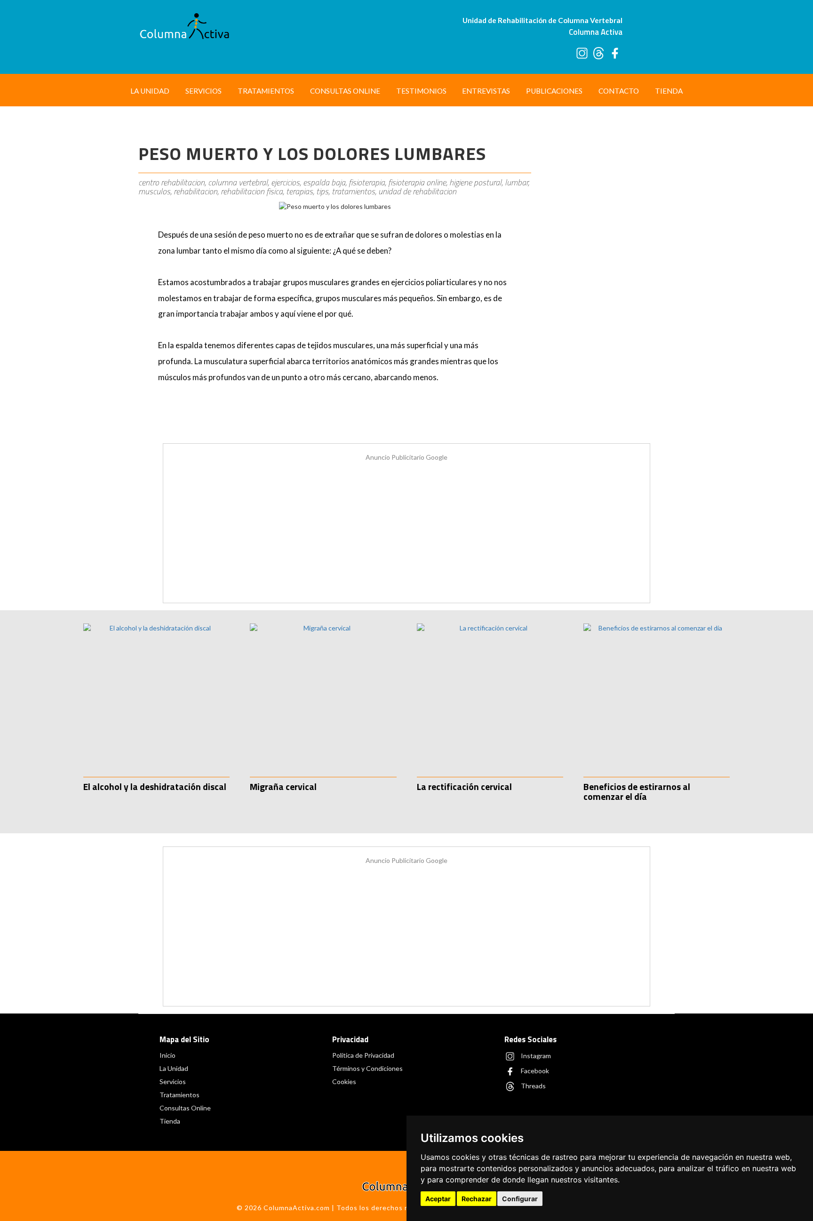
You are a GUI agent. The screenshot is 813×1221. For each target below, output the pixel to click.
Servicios (203, 91)
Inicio (167, 1055)
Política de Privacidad (363, 1055)
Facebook (534, 1071)
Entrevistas (486, 91)
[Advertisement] (608, 267)
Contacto (618, 91)
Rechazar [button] (477, 1199)
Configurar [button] (520, 1199)
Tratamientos (266, 91)
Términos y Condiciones (367, 1068)
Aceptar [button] (438, 1199)
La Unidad (149, 91)
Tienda (669, 91)
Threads (532, 1086)
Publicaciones (554, 91)
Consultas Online (345, 91)
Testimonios (421, 91)
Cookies (344, 1081)
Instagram (535, 1056)
